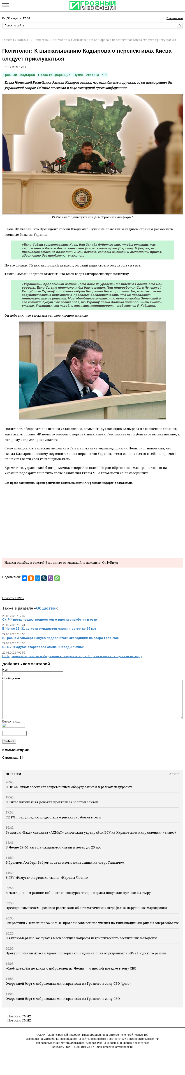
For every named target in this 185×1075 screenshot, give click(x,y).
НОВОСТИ (24, 40)
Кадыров (27, 75)
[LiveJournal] (44, 578)
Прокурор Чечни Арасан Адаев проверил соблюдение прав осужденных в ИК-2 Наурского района (86, 953)
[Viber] (50, 578)
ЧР (104, 75)
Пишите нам (174, 18)
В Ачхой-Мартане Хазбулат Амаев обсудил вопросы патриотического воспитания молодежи (81, 938)
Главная (8, 40)
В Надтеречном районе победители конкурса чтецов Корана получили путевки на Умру (78, 892)
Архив (174, 774)
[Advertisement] (92, 520)
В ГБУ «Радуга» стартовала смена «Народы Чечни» (47, 877)
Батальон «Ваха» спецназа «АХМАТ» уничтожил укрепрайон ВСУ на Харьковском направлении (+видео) (91, 832)
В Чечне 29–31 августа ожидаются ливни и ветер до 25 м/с (53, 847)
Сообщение (11, 678)
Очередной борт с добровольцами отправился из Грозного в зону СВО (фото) (68, 983)
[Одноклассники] (31, 578)
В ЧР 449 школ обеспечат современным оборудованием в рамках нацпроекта (69, 787)
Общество (40, 40)
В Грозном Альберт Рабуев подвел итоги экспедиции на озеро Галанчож (65, 862)
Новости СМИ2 (19, 1016)
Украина (92, 75)
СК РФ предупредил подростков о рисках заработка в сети (53, 817)
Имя (5, 669)
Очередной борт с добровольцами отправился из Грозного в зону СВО (63, 998)
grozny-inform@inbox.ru (118, 1047)
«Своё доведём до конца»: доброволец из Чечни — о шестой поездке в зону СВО (71, 968)
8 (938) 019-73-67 (83, 1047)
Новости (13, 774)
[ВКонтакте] (24, 578)
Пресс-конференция (54, 75)
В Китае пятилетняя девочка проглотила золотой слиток (52, 802)
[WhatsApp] (57, 578)
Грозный (10, 75)
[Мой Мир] (37, 578)
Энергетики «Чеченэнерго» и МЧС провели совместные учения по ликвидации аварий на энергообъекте (92, 923)
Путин (78, 75)
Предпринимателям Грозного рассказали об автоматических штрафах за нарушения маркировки (86, 908)
